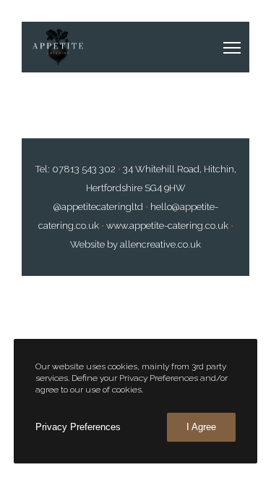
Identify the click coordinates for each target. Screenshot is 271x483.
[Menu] (221, 47)
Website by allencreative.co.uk (135, 244)
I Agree (201, 426)
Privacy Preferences (78, 426)
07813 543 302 (84, 169)
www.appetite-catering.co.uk (168, 225)
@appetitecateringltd (98, 206)
